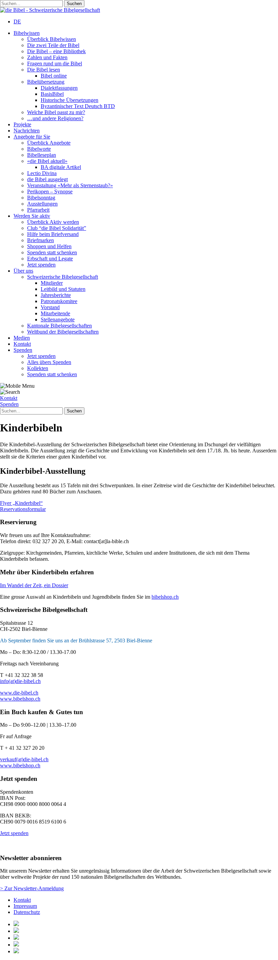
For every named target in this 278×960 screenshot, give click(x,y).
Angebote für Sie (32, 137)
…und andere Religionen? (55, 118)
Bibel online (54, 76)
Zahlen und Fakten (47, 57)
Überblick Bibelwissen (51, 39)
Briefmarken (40, 240)
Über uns (23, 271)
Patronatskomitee (59, 301)
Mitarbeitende (55, 313)
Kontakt (22, 344)
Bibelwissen (27, 33)
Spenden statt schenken (52, 252)
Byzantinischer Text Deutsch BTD (78, 106)
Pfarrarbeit (38, 210)
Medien (22, 338)
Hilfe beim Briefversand (53, 234)
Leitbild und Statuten (63, 289)
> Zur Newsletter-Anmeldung (32, 888)
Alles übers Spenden (49, 362)
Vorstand (50, 307)
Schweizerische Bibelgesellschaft (62, 277)
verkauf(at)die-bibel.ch (24, 759)
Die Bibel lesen (43, 69)
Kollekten (37, 368)
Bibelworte (39, 149)
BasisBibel (52, 94)
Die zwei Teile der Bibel (53, 45)
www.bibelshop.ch (20, 699)
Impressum (25, 906)
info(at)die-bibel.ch (20, 681)
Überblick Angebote (49, 143)
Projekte (22, 124)
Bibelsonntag (41, 197)
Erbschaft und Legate (50, 258)
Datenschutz (27, 912)
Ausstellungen (42, 204)
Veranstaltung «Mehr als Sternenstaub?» (70, 185)
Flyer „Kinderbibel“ (21, 503)
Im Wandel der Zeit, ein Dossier (34, 585)
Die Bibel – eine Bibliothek (56, 51)
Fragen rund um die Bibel (54, 63)
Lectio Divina (42, 173)
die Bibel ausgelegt (47, 179)
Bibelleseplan (41, 155)
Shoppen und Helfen (49, 246)
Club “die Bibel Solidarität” (56, 228)
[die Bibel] (50, 10)
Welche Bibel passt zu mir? (56, 112)
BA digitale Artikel (61, 167)
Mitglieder (52, 283)
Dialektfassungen (59, 88)
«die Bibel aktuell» (47, 161)
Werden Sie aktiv (32, 216)
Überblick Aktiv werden (53, 222)
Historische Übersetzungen (69, 100)
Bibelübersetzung (45, 82)
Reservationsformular (23, 509)
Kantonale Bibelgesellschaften (59, 325)
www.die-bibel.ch (19, 693)
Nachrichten (27, 130)
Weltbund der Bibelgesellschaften (63, 332)
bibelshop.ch (165, 597)
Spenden (23, 350)
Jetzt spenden (41, 265)
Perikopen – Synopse (50, 191)
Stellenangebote (58, 319)
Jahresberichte (56, 295)
